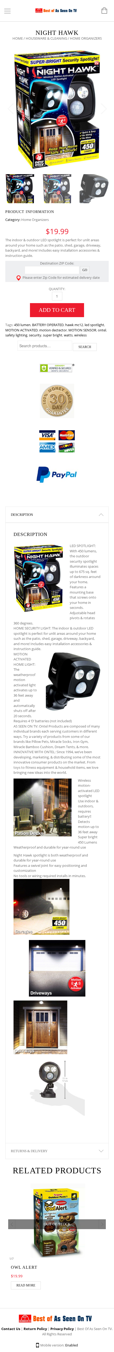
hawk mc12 (74, 324)
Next (103, 109)
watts (68, 335)
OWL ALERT (24, 1267)
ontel (102, 330)
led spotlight (94, 324)
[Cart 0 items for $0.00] (101, 11)
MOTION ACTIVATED (21, 330)
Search (84, 347)
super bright (52, 335)
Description (22, 515)
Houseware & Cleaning (46, 38)
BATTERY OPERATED (48, 324)
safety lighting (16, 335)
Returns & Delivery (29, 1151)
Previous (10, 109)
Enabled (71, 1345)
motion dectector (53, 330)
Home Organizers (35, 219)
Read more (25, 1285)
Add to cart (57, 310)
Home (17, 38)
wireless (80, 335)
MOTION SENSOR (82, 330)
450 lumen (22, 324)
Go (84, 270)
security (35, 335)
